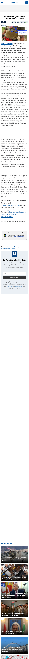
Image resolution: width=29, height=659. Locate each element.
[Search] (23, 2)
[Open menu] (2, 2)
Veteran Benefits (14, 14)
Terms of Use (9, 286)
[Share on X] (15, 22)
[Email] (18, 22)
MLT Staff (4, 25)
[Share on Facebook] (12, 22)
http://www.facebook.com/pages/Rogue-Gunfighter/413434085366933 (13, 214)
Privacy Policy (19, 286)
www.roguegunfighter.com (11, 205)
